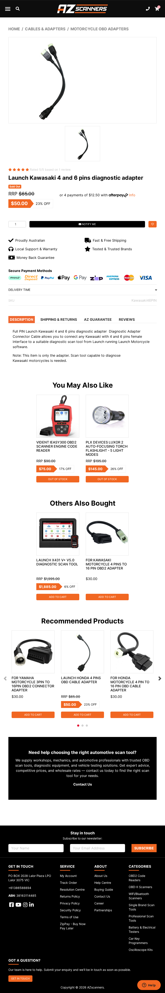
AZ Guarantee (98, 319)
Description (21, 319)
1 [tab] (78, 725)
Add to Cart (58, 597)
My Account (68, 876)
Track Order (68, 882)
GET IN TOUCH (20, 978)
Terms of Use (69, 917)
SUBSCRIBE (144, 848)
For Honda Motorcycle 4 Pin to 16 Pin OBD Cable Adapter (129, 684)
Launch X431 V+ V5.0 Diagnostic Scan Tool (57, 562)
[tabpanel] (57, 438)
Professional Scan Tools (141, 918)
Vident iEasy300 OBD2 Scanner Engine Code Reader (56, 446)
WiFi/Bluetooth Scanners (139, 896)
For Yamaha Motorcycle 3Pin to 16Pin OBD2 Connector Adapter (33, 684)
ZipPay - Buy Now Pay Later (73, 926)
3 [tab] (87, 725)
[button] (152, 224)
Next (160, 678)
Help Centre (102, 882)
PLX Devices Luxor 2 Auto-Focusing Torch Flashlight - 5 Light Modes (107, 448)
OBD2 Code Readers (137, 878)
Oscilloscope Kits (141, 950)
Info (132, 195)
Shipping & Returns (58, 319)
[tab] (22, 319)
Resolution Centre (72, 889)
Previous (5, 678)
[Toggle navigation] (7, 9)
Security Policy (70, 910)
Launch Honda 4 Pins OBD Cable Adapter (81, 680)
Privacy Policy (70, 903)
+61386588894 (19, 888)
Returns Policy (70, 896)
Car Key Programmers (138, 941)
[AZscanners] (83, 9)
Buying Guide (103, 889)
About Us (100, 876)
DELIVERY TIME (19, 290)
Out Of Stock (57, 479)
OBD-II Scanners (140, 887)
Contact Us (82, 784)
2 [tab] (82, 725)
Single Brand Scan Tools (141, 907)
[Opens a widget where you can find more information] (149, 985)
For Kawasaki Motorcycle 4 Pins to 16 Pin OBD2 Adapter (106, 564)
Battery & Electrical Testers (142, 929)
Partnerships (103, 910)
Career (99, 903)
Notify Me (88, 224)
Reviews (127, 319)
